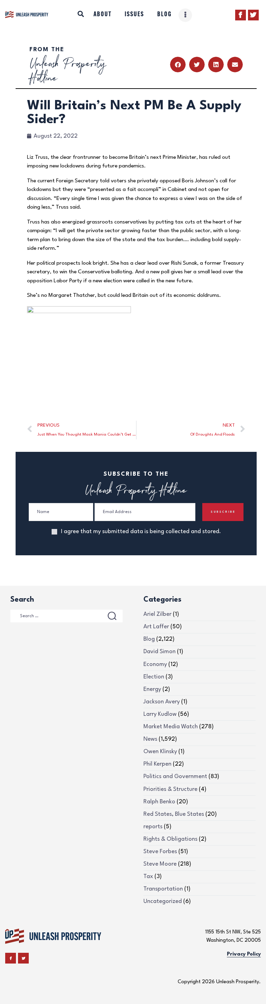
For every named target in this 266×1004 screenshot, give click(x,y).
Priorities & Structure (170, 789)
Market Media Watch (170, 727)
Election (153, 677)
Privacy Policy (244, 954)
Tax (148, 876)
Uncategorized (162, 901)
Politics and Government (175, 776)
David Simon (159, 652)
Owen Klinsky (160, 752)
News (150, 739)
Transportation (163, 889)
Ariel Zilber (157, 614)
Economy (155, 664)
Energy (152, 689)
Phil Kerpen (157, 764)
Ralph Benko (159, 802)
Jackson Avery (161, 702)
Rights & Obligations (170, 839)
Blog (149, 639)
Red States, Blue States (173, 814)
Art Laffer (156, 627)
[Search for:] (66, 616)
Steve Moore (160, 864)
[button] (178, 64)
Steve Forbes (160, 852)
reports (152, 827)
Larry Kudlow (160, 714)
